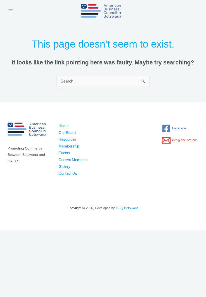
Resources (68, 139)
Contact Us (68, 173)
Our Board (67, 133)
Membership (69, 146)
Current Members (73, 160)
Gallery (64, 167)
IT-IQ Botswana (127, 208)
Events (64, 153)
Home (64, 126)
